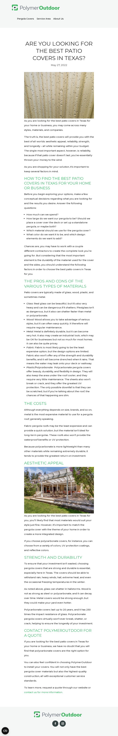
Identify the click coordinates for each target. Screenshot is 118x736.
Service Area (44, 18)
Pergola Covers (25, 18)
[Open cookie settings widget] (5, 730)
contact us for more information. (43, 692)
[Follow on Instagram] (63, 723)
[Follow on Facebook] (55, 723)
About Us (58, 18)
